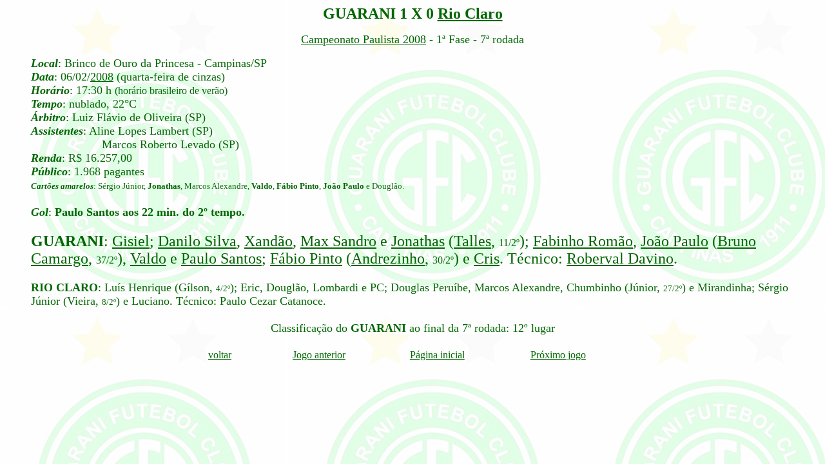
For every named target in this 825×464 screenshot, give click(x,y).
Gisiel (131, 241)
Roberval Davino (620, 258)
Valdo (148, 258)
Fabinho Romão (583, 241)
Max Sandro (338, 241)
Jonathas (418, 241)
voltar (219, 354)
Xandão (268, 241)
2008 (101, 76)
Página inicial (437, 354)
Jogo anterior (319, 354)
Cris (487, 258)
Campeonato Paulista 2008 (363, 39)
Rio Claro (470, 13)
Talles (472, 241)
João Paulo (674, 241)
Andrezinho (388, 258)
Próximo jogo (558, 354)
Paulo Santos (221, 258)
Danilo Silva (197, 241)
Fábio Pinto (306, 258)
